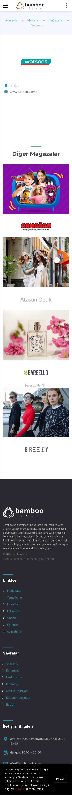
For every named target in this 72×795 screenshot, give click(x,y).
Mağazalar (56, 20)
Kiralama (12, 684)
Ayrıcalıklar (14, 631)
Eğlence (12, 625)
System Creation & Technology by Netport (28, 559)
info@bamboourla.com (25, 763)
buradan (20, 789)
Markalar (33, 20)
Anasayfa (11, 20)
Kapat (60, 779)
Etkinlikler (13, 611)
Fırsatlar (13, 604)
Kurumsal (12, 670)
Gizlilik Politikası (17, 691)
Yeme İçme (14, 597)
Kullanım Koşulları (18, 698)
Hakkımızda (14, 677)
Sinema (12, 618)
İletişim (11, 704)
